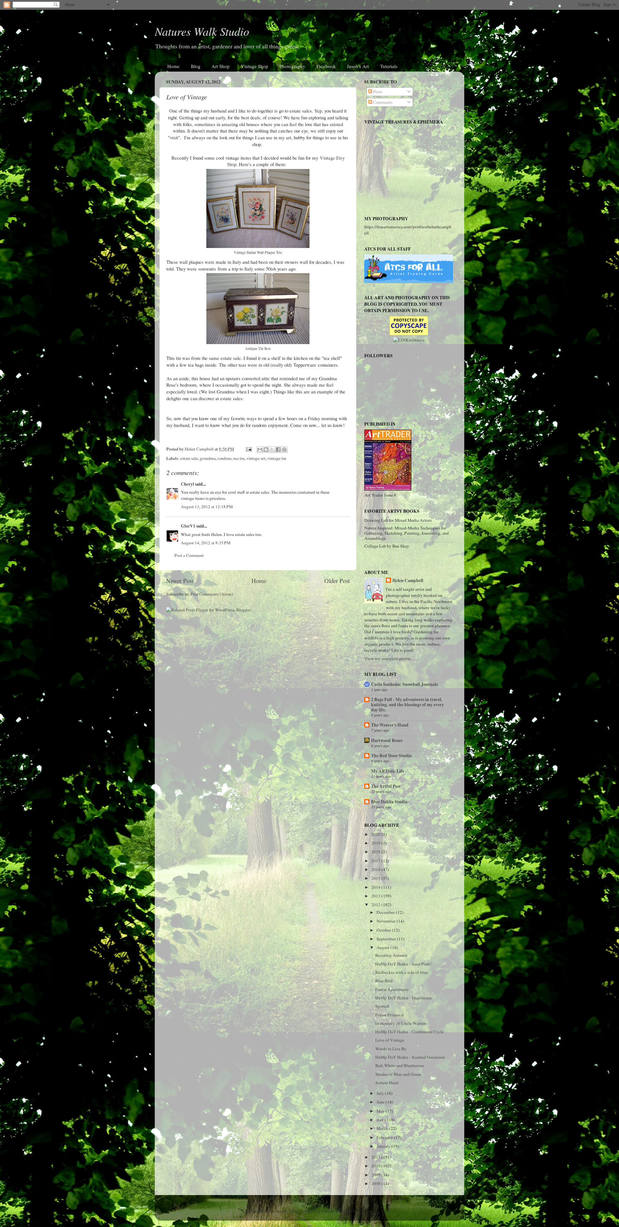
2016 (376, 869)
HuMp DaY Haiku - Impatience (403, 998)
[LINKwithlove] (409, 340)
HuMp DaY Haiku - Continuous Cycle (409, 1031)
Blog (196, 66)
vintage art (255, 458)
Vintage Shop (254, 66)
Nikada (327, 1211)
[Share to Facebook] (278, 449)
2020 (376, 834)
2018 (376, 852)
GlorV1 (188, 526)
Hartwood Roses (386, 740)
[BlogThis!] (266, 449)
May (381, 1111)
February (385, 1137)
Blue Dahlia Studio (389, 801)
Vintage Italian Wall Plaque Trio (258, 252)
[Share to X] (272, 449)
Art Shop (220, 66)
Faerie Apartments (391, 989)
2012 (376, 904)
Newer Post (179, 581)
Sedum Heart (387, 1082)
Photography (292, 66)
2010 (376, 1166)
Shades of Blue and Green (398, 1074)
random (224, 458)
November (387, 921)
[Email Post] (248, 449)
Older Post (337, 581)
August (383, 947)
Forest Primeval (389, 1015)
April (382, 1120)
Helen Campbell (407, 581)
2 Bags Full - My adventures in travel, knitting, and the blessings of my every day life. (407, 704)
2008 (376, 1183)
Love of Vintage (389, 1040)
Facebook (326, 66)
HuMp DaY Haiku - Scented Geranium (410, 1057)
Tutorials (389, 66)
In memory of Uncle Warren (400, 1023)
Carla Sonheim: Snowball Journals (404, 684)
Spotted (382, 1006)
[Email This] (260, 449)
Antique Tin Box (258, 348)
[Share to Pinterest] (284, 449)
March (383, 1128)
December (386, 912)
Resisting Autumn (391, 955)
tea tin (238, 458)
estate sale (189, 458)
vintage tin (276, 458)
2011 (376, 1157)
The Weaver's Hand (389, 725)
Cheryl (187, 484)
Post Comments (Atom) (212, 594)
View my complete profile (387, 658)
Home (173, 66)
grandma (208, 458)
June (381, 1102)
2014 (376, 887)
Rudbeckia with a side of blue (401, 972)
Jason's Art (358, 66)
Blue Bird (384, 981)
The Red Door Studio (391, 755)
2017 (376, 861)
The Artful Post (386, 786)
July (381, 1093)
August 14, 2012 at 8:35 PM (206, 543)
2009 (376, 1175)
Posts (377, 91)
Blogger (365, 1211)
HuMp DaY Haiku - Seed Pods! (403, 964)
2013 (376, 896)
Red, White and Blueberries (399, 1065)
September (387, 939)
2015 (376, 878)
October (384, 930)
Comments (382, 102)
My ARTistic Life (387, 771)
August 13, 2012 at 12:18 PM (207, 507)
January (384, 1146)
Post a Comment (189, 555)
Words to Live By (391, 1049)
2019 (376, 843)
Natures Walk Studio (202, 31)
